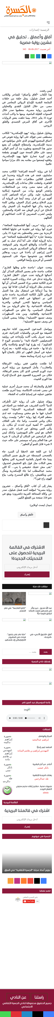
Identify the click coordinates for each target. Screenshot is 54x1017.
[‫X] (44, 56)
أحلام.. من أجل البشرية (42, 764)
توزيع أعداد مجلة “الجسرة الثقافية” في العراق (27, 870)
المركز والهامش (45, 736)
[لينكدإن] (38, 56)
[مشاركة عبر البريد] (27, 56)
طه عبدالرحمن (41, 778)
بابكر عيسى (43, 767)
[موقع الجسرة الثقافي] (20, 10)
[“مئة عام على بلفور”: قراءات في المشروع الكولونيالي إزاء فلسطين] (14, 625)
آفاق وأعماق (26, 515)
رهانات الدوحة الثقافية (42, 775)
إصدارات (34, 29)
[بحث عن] (5, 22)
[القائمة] (48, 22)
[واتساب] (32, 56)
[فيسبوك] (49, 56)
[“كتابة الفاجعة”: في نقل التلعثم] (14, 598)
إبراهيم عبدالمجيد (40, 739)
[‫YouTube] (30, 881)
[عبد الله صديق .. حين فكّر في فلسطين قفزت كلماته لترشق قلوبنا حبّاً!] (40, 598)
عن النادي (18, 997)
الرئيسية (45, 29)
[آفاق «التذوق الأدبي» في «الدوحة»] (40, 625)
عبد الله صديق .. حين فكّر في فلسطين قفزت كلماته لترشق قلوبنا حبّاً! (40, 611)
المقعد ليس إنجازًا (44, 747)
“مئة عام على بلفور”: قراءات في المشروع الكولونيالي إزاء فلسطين (15, 637)
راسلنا (39, 997)
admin (46, 792)
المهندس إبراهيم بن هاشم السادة (33, 750)
